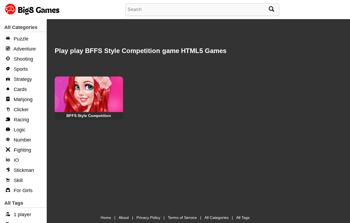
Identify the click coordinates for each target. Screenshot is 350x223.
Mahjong (22, 99)
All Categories (217, 217)
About (124, 217)
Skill (17, 180)
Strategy (22, 79)
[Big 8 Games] (31, 14)
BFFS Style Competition (88, 115)
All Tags (243, 217)
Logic (18, 130)
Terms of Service (182, 217)
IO (15, 160)
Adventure (24, 49)
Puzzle (20, 39)
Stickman (23, 170)
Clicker (20, 109)
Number (21, 140)
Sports (20, 69)
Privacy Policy (148, 217)
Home (106, 217)
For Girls (22, 190)
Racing (20, 119)
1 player (21, 214)
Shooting (22, 59)
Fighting (21, 150)
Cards (19, 89)
